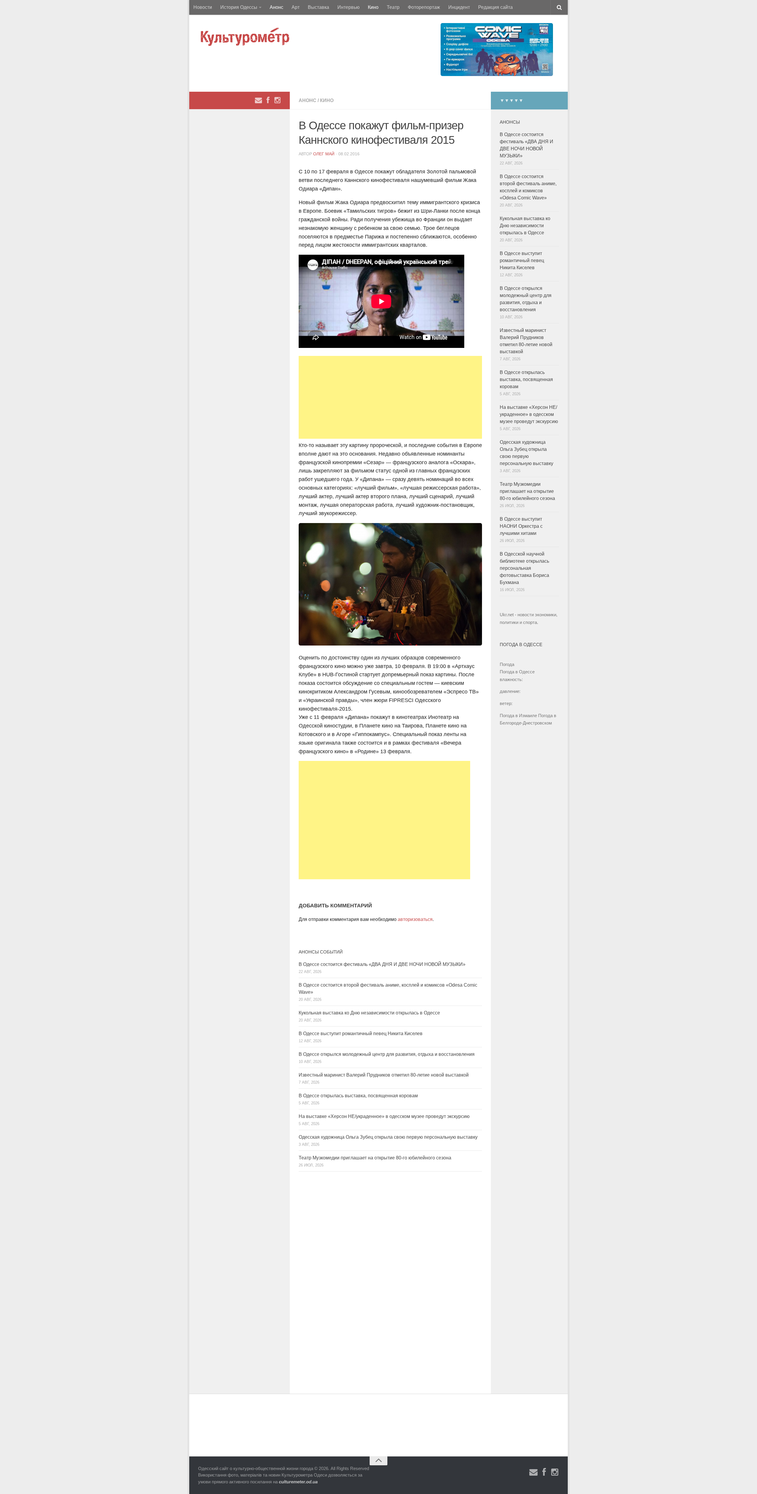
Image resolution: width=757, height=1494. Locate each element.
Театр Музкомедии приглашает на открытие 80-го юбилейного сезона (375, 1157)
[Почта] (258, 100)
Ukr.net (507, 614)
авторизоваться (415, 919)
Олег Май (323, 153)
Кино (373, 7)
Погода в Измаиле (518, 715)
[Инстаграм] (277, 100)
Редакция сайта (495, 7)
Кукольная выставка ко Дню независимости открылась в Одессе (369, 1012)
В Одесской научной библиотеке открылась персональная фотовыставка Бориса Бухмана (524, 568)
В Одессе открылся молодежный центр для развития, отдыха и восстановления (387, 1054)
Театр (393, 7)
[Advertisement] (390, 397)
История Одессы (238, 7)
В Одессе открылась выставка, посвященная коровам (358, 1095)
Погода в (517, 671)
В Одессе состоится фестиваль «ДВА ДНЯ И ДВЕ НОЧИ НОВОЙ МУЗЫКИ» (382, 964)
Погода (507, 664)
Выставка (318, 7)
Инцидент (459, 7)
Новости (202, 7)
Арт (296, 7)
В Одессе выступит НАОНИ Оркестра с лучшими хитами (521, 526)
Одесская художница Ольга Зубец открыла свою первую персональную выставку (388, 1137)
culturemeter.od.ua (298, 1481)
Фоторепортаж (424, 7)
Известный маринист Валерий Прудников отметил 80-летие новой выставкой (384, 1074)
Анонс (276, 7)
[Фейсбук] (267, 100)
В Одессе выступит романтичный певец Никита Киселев (361, 1033)
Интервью (348, 7)
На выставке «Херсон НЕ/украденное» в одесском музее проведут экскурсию (384, 1116)
